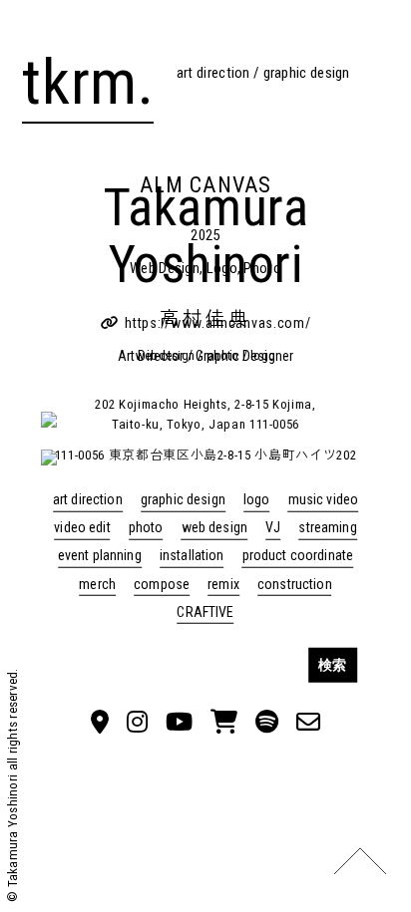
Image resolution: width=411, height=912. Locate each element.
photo (146, 527)
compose (162, 583)
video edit (82, 527)
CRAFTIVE (205, 611)
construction (294, 583)
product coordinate (298, 555)
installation (192, 555)
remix (223, 583)
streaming (327, 527)
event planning (100, 555)
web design (214, 527)
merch (97, 583)
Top (360, 861)
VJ (272, 527)
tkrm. (88, 82)
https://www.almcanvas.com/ (217, 323)
